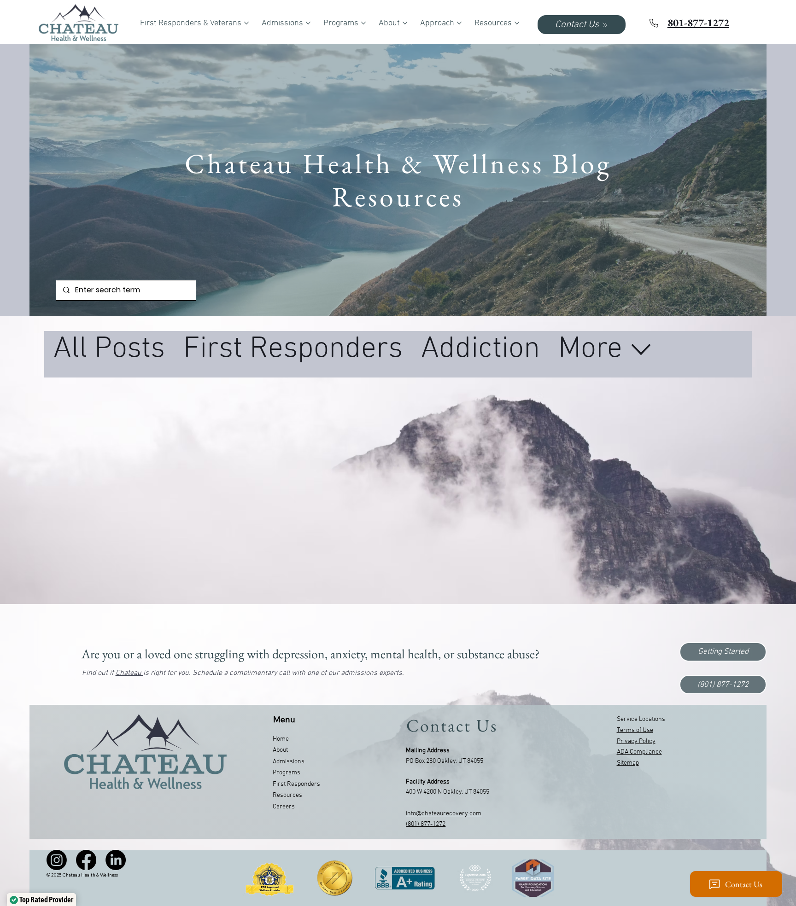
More (590, 349)
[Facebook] (86, 860)
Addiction (480, 349)
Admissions (288, 762)
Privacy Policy (636, 741)
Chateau (129, 673)
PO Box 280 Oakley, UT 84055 (444, 761)
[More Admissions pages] (308, 23)
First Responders (293, 349)
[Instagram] (57, 860)
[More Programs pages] (363, 23)
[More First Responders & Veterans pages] (246, 23)
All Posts (109, 349)
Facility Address (428, 782)
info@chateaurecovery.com (443, 814)
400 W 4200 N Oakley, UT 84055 (447, 792)
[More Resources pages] (517, 23)
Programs (286, 773)
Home (281, 739)
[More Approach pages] (459, 23)
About (280, 750)
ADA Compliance (639, 752)
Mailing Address (428, 751)
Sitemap (628, 763)
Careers (284, 807)
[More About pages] (405, 23)
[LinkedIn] (115, 860)
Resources (287, 795)
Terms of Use (635, 730)
